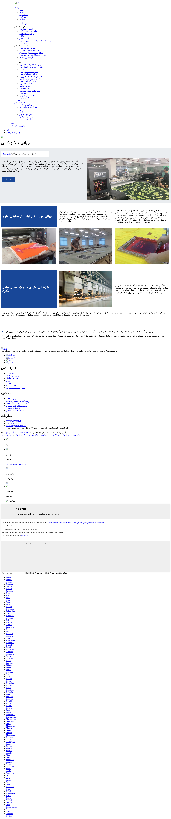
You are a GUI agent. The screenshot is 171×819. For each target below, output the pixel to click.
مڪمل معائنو (25, 38)
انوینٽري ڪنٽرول (26, 29)
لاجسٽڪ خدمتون (26, 88)
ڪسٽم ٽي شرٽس (27, 95)
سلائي (22, 36)
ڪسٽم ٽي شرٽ (33, 435)
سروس (23, 93)
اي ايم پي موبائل (9, 432)
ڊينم (21, 10)
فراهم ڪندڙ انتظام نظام (30, 107)
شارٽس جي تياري (60, 435)
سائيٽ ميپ (23, 432)
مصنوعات (19, 7)
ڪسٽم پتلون (46, 435)
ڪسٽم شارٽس (20, 435)
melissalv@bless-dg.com (16, 426)
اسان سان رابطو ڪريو (24, 119)
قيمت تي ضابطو (12, 378)
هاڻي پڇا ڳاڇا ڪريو (17, 126)
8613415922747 (12, 423)
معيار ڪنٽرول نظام (28, 57)
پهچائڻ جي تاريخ (26, 105)
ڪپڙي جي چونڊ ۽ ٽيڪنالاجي (31, 67)
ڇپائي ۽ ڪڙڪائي (27, 34)
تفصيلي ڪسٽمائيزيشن (29, 72)
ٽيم (21, 110)
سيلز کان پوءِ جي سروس (30, 91)
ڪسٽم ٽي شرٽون (75, 435)
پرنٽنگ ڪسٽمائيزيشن (28, 74)
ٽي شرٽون (24, 15)
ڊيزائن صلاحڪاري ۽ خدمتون (31, 64)
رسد (21, 60)
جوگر (22, 22)
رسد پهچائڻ (24, 43)
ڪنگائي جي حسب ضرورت (31, 76)
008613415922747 (13, 421)
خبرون (17, 100)
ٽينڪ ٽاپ (23, 24)
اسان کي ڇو (20, 102)
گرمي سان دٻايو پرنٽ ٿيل (30, 79)
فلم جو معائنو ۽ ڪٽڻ (28, 31)
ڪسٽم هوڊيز (25, 98)
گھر (7, 130)
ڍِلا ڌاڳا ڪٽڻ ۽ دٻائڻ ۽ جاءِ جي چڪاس (35, 41)
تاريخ (21, 112)
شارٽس (23, 17)
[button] (8, 179)
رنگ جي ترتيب (25, 86)
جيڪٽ (22, 19)
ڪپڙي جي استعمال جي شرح (31, 53)
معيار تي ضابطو (12, 376)
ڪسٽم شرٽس (7, 435)
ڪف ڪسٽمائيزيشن (28, 81)
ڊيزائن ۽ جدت (25, 69)
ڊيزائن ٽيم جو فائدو (27, 48)
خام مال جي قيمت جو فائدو (31, 50)
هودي (22, 12)
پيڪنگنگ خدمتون (27, 83)
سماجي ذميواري (26, 117)
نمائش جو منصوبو (27, 114)
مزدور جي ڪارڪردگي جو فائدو (33, 55)
